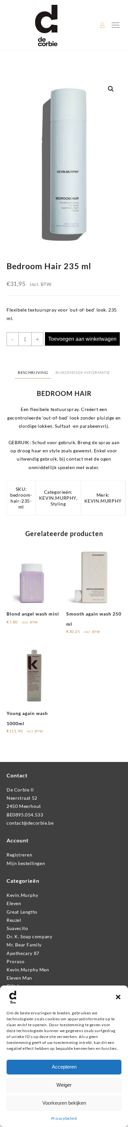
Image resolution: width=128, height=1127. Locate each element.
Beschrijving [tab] (33, 372)
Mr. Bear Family (24, 944)
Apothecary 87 (23, 953)
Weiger (64, 1085)
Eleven (14, 903)
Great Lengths (22, 912)
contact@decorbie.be (30, 823)
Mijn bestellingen (26, 863)
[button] (118, 997)
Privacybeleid (64, 1118)
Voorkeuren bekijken (64, 1103)
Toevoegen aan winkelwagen (82, 339)
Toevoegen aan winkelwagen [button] (25, 626)
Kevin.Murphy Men (28, 969)
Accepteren (64, 1067)
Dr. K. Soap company (29, 936)
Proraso (15, 961)
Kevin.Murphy (22, 895)
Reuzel (14, 920)
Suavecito (17, 928)
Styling (58, 504)
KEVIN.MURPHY (57, 498)
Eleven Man (19, 978)
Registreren (19, 854)
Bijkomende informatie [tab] (82, 372)
